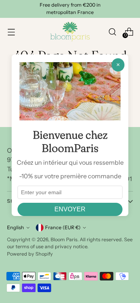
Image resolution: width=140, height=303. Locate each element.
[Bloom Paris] (70, 31)
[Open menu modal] (11, 32)
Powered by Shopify (30, 254)
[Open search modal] (112, 32)
